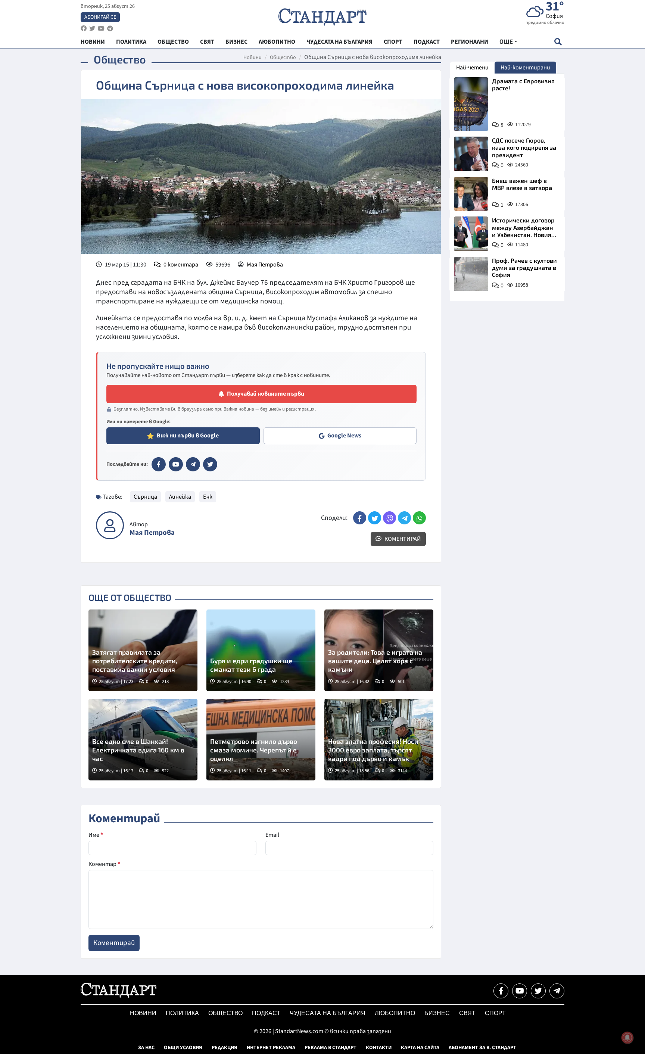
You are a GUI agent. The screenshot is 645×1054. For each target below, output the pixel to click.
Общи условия (183, 1047)
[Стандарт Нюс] (118, 996)
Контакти (379, 1047)
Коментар (104, 864)
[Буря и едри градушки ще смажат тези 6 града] (260, 650)
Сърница (145, 497)
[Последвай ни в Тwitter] (538, 990)
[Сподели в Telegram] (404, 517)
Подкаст (266, 1013)
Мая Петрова (265, 265)
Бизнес (437, 1013)
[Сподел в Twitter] (374, 517)
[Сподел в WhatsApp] (419, 517)
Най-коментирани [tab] (525, 67)
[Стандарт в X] (210, 464)
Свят (467, 1013)
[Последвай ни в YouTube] (519, 990)
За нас (146, 1047)
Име (95, 835)
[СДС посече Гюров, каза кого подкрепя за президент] (471, 154)
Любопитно (395, 1013)
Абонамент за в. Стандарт (482, 1047)
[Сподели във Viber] (389, 517)
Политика (182, 1013)
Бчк (207, 497)
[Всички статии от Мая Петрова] (110, 525)
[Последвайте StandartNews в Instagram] (92, 28)
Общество (283, 57)
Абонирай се (100, 17)
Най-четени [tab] (472, 67)
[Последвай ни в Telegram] (556, 990)
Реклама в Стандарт (330, 1047)
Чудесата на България (327, 1013)
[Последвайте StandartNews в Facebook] (84, 28)
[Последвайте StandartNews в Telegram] (110, 28)
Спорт (495, 1013)
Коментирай (402, 539)
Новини (252, 57)
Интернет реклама (271, 1047)
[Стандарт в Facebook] (159, 464)
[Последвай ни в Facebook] (500, 990)
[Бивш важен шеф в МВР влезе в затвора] (471, 194)
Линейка (180, 497)
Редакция (224, 1047)
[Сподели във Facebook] (359, 517)
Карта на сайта (420, 1047)
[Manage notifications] (627, 1038)
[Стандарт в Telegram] (193, 464)
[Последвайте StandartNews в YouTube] (101, 28)
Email (272, 835)
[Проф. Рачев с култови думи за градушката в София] (471, 274)
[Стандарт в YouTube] (176, 464)
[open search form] (558, 42)
